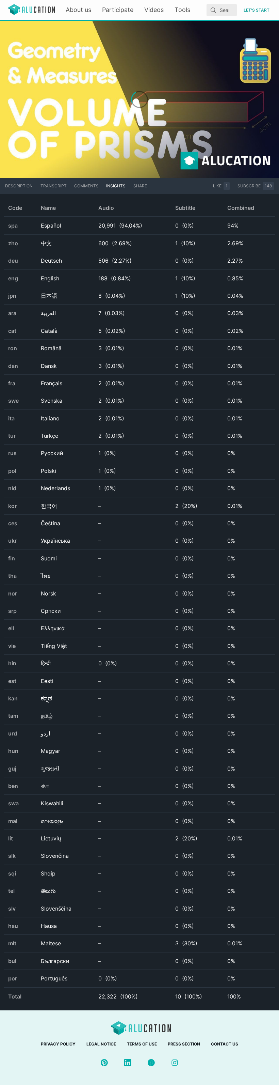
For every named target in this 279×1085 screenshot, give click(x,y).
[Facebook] (151, 1062)
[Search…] (213, 10)
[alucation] (31, 10)
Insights (116, 185)
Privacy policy (58, 1044)
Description (19, 185)
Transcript (53, 185)
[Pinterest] (104, 1062)
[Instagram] (174, 1062)
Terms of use (142, 1044)
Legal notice (101, 1044)
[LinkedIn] (127, 1062)
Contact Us (224, 1044)
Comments (86, 185)
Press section (184, 1044)
